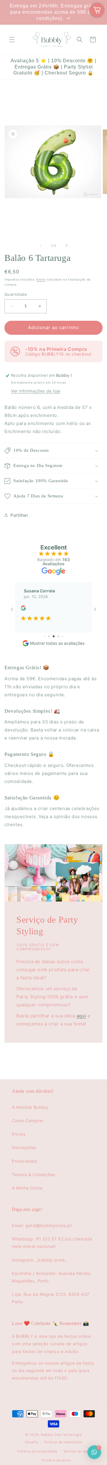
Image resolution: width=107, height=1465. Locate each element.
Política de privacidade (37, 1451)
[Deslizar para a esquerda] (40, 245)
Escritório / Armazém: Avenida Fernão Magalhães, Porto (51, 1277)
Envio (41, 279)
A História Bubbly (30, 1107)
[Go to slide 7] (58, 636)
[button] (11, 39)
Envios (19, 1133)
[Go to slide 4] (44, 636)
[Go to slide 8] (62, 636)
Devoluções (24, 1147)
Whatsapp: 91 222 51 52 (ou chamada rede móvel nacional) (52, 1242)
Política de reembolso (63, 1442)
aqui (81, 1016)
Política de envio (56, 1460)
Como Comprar (27, 1120)
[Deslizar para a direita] (66, 245)
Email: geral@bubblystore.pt (42, 1225)
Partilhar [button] (19, 515)
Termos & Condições (33, 1174)
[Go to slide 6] (54, 636)
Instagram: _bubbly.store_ (39, 1259)
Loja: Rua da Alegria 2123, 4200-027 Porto (50, 1298)
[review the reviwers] (23, 608)
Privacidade (24, 1161)
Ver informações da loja (35, 390)
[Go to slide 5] (49, 636)
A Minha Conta (27, 1187)
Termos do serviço (79, 1451)
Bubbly (47, 1435)
